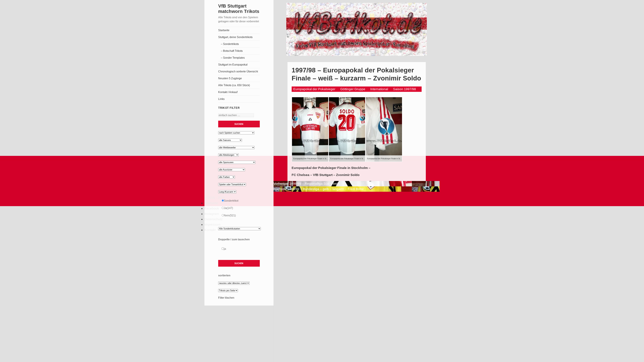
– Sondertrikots (230, 44)
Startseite (223, 30)
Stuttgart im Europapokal (233, 64)
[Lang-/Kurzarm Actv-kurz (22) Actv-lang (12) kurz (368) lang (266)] (227, 191)
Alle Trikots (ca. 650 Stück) (234, 85)
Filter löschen (226, 297)
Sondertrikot (231, 200)
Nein (230, 215)
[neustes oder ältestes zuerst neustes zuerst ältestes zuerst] (234, 283)
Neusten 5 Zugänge (230, 78)
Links (221, 99)
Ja (228, 208)
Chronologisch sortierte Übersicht (238, 71)
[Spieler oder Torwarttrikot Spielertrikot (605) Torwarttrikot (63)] (232, 184)
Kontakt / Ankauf (227, 92)
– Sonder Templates (233, 57)
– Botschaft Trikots (232, 50)
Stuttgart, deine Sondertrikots (235, 37)
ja (225, 248)
